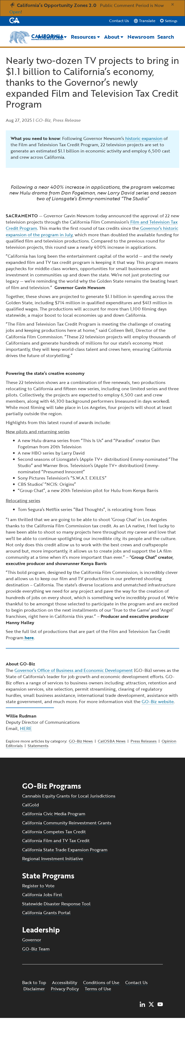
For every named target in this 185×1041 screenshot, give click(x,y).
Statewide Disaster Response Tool (56, 904)
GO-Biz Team (36, 949)
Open (15, 12)
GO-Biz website (158, 701)
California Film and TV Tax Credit (56, 840)
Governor (31, 940)
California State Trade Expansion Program (64, 849)
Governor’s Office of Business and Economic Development (73, 670)
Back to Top (34, 982)
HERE (26, 728)
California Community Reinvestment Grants (66, 823)
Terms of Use (98, 989)
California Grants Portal (46, 912)
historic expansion (143, 138)
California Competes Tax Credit (54, 831)
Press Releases (144, 741)
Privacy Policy (65, 989)
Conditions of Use (101, 982)
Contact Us (119, 21)
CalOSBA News (112, 741)
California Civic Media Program (53, 813)
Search (165, 37)
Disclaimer (34, 989)
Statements (38, 746)
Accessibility (64, 982)
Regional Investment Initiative (52, 858)
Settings (170, 20)
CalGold (30, 805)
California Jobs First (42, 894)
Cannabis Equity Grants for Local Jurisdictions (68, 796)
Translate (146, 21)
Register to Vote (38, 886)
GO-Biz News (81, 741)
